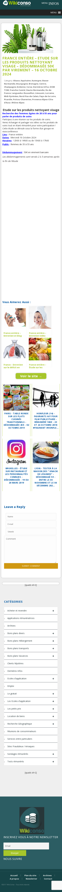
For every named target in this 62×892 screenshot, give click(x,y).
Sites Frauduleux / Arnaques (20, 746)
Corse (29, 87)
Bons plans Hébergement (30, 641)
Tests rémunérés (30, 762)
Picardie (8, 99)
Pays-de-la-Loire (47, 96)
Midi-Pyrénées (11, 96)
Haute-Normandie (35, 90)
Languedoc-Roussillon (23, 93)
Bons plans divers (30, 633)
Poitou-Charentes (22, 99)
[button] (45, 3)
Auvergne (36, 80)
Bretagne (33, 83)
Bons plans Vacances (30, 656)
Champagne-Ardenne (15, 87)
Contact (48, 878)
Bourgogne (22, 83)
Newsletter (31, 878)
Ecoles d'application (30, 679)
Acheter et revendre (30, 611)
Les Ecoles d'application (30, 701)
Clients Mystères (15, 663)
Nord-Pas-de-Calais (29, 96)
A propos (14, 878)
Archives (11, 625)
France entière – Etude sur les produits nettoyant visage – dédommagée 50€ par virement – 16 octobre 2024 (30, 66)
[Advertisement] (31, 201)
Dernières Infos (41, 87)
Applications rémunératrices (20, 618)
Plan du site (30, 875)
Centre (42, 83)
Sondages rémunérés (30, 754)
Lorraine (49, 93)
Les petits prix (30, 709)
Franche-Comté (17, 90)
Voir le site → (31, 376)
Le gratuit (30, 694)
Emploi (10, 686)
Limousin (39, 93)
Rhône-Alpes (18, 102)
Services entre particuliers (19, 738)
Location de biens (30, 716)
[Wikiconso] (16, 3)
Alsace (16, 80)
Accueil (14, 875)
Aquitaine (26, 80)
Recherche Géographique (30, 724)
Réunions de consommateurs (21, 731)
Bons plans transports (30, 648)
